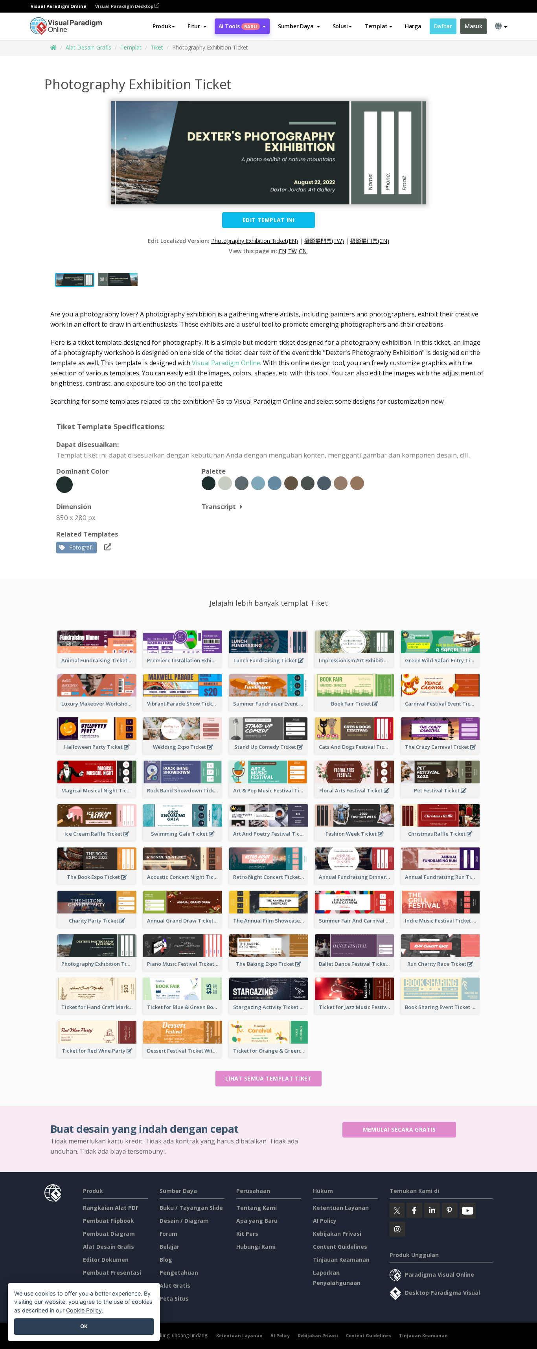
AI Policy (325, 1220)
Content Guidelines (340, 1246)
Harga (413, 26)
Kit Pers (247, 1233)
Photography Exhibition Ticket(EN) (254, 240)
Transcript (219, 506)
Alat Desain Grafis (88, 47)
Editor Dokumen (106, 1259)
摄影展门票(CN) (369, 240)
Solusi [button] (340, 26)
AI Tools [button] (238, 26)
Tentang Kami (256, 1207)
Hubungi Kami (256, 1246)
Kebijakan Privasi (337, 1233)
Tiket (157, 47)
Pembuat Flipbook (108, 1220)
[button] (196, 26)
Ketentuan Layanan (341, 1207)
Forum (168, 1233)
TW (292, 251)
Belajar (169, 1246)
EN (282, 251)
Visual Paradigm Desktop (124, 6)
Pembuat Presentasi (112, 1272)
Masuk (473, 26)
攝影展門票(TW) (324, 240)
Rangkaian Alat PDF (110, 1207)
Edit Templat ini (268, 220)
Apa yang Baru (257, 1220)
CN (303, 251)
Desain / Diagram (184, 1220)
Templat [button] (376, 26)
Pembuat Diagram (109, 1233)
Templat (131, 47)
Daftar (443, 26)
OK (84, 1326)
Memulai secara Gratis (399, 1129)
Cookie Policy (84, 1310)
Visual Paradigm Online (226, 362)
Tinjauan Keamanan (341, 1259)
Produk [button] (162, 26)
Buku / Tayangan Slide (191, 1207)
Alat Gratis (175, 1285)
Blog (166, 1259)
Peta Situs (174, 1298)
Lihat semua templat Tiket (268, 1078)
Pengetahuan (179, 1272)
